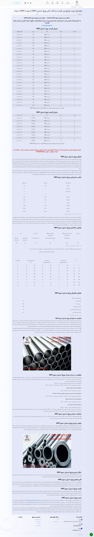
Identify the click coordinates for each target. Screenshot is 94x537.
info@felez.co (77, 530)
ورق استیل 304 (37, 519)
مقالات (52, 3)
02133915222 (77, 526)
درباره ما (62, 3)
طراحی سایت (80, 534)
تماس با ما (47, 3)
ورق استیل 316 (38, 521)
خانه (57, 519)
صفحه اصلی (68, 3)
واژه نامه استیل (55, 521)
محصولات (57, 3)
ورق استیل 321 (38, 525)
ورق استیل (38, 523)
